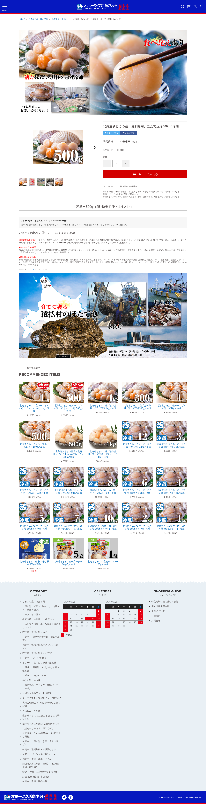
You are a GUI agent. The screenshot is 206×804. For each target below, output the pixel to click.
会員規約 (155, 616)
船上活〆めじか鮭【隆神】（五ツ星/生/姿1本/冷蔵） (40, 765)
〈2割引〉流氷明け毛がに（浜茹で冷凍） (41, 638)
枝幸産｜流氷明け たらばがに (37, 653)
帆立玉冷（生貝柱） (60, 19)
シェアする (130, 133)
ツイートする (112, 133)
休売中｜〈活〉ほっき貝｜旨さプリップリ (41, 743)
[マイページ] (195, 6)
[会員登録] (189, 6)
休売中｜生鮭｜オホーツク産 (37, 759)
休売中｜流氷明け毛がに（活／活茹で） (40, 647)
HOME (22, 19)
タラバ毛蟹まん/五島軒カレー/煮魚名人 (42, 698)
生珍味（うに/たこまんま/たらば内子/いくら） (41, 717)
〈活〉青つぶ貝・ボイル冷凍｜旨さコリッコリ (41, 626)
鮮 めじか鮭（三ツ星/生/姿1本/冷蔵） (41, 772)
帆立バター (50, 619)
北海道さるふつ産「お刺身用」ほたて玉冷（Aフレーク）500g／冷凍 (68, 454)
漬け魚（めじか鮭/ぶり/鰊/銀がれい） (41, 723)
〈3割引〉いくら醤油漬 (34, 658)
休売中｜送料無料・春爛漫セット (39, 749)
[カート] (201, 6)
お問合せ (155, 620)
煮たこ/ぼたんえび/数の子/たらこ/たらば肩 (41, 704)
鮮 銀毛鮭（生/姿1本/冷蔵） (36, 776)
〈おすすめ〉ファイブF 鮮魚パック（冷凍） (40, 687)
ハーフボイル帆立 (31, 614)
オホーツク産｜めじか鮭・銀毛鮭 (39, 662)
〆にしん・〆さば (31, 711)
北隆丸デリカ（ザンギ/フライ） (38, 728)
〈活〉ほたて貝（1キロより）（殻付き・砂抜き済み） (41, 608)
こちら (32, 269)
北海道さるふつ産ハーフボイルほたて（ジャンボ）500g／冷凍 (69, 408)
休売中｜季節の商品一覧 (34, 781)
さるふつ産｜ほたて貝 (38, 19)
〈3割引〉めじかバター (34, 675)
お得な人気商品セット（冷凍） (38, 693)
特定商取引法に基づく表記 (164, 601)
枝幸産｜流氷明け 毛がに (35, 632)
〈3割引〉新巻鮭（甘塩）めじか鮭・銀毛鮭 (41, 669)
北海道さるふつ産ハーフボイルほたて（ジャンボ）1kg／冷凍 (34, 408)
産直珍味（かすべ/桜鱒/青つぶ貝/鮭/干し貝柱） (41, 735)
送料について (158, 611)
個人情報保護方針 (160, 606)
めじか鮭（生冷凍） (32, 680)
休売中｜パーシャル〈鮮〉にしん (39, 754)
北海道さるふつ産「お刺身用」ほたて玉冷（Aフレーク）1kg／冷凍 (103, 454)
